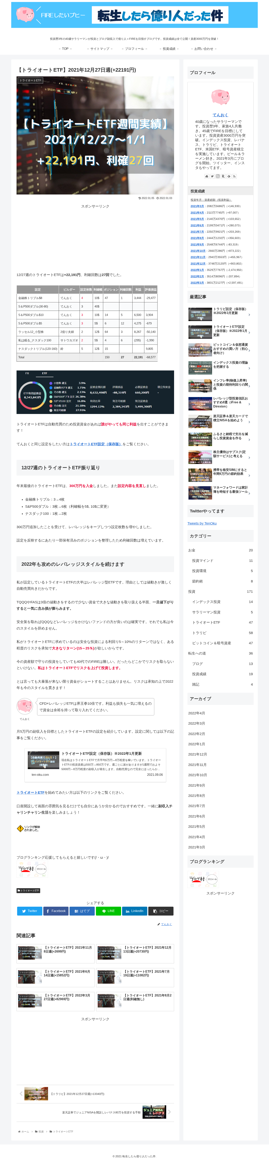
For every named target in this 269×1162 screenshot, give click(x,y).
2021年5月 (197, 218)
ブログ (222, 664)
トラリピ (222, 633)
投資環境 (222, 571)
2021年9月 (197, 244)
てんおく (220, 115)
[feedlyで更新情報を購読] (228, 176)
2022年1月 (197, 269)
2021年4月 (197, 212)
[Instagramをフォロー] (217, 176)
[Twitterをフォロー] (212, 176)
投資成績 (222, 674)
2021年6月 (197, 225)
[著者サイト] (206, 176)
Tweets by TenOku (202, 523)
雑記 (222, 684)
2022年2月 (197, 276)
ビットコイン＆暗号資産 (222, 643)
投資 (220, 591)
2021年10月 (198, 250)
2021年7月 (196, 806)
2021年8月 (197, 238)
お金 (220, 550)
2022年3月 (197, 282)
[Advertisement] (95, 237)
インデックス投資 (222, 602)
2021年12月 (198, 263)
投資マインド (222, 561)
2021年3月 (197, 206)
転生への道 (220, 653)
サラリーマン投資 (222, 612)
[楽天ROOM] (223, 176)
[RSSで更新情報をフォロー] (234, 176)
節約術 (222, 581)
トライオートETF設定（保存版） (96, 444)
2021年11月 (198, 257)
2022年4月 (196, 713)
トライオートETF (31, 792)
